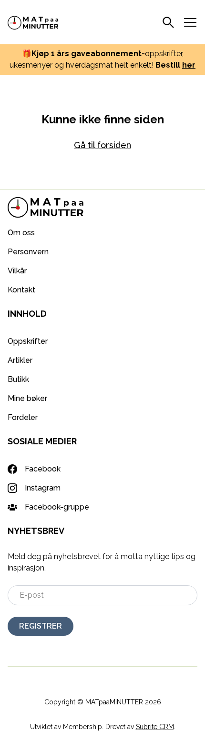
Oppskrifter (28, 341)
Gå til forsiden (102, 145)
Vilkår (17, 270)
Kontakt (21, 289)
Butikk (18, 379)
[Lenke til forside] (33, 22)
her (188, 65)
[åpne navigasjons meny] (190, 22)
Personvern (28, 251)
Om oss (21, 232)
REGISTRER (40, 626)
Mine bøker (27, 398)
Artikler (20, 360)
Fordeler (23, 417)
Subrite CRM (155, 727)
